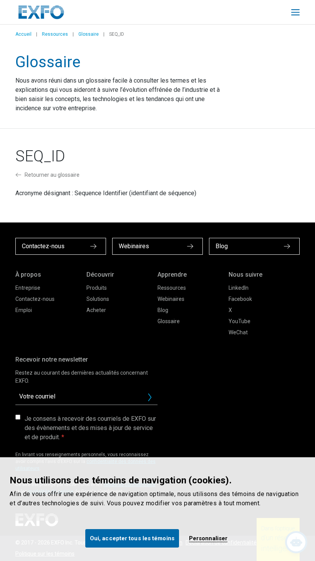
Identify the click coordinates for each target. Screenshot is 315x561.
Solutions (97, 299)
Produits (96, 288)
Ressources (55, 34)
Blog (163, 310)
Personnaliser (208, 538)
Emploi (23, 310)
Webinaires (171, 299)
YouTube (239, 321)
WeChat (238, 332)
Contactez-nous (35, 299)
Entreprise (27, 288)
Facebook (240, 299)
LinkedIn (239, 288)
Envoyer (150, 397)
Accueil (23, 34)
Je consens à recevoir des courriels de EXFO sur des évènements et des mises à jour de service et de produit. (90, 428)
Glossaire (88, 34)
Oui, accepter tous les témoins (132, 538)
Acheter (96, 310)
